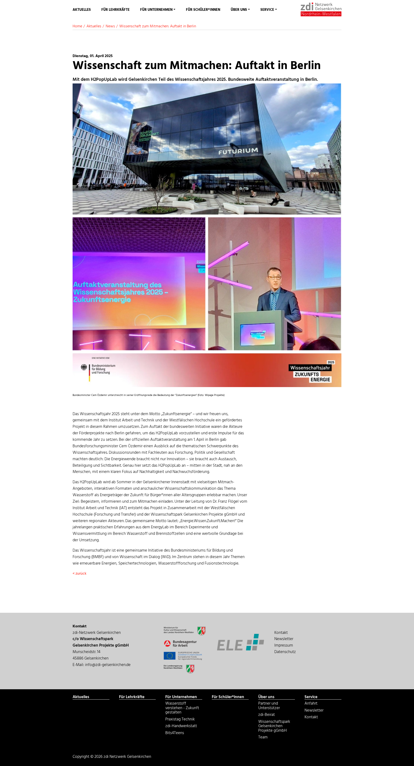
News (110, 26)
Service (267, 10)
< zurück (79, 574)
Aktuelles (82, 10)
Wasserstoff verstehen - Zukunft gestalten (178, 29)
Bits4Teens (174, 733)
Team (263, 738)
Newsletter (283, 639)
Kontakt (281, 633)
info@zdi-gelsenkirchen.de (108, 665)
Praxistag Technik (180, 720)
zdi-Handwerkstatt (181, 726)
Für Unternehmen (156, 10)
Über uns (239, 10)
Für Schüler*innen (203, 10)
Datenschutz (285, 652)
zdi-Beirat (266, 715)
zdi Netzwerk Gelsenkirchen (319, 9)
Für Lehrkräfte (115, 10)
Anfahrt (265, 29)
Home (77, 26)
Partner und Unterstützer (269, 706)
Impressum (283, 645)
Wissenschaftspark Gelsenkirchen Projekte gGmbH (274, 727)
